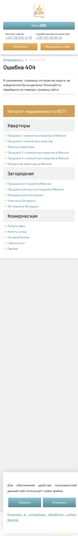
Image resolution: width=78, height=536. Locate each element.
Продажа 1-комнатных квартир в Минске (37, 135)
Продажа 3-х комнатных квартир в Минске (38, 152)
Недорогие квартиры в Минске (30, 164)
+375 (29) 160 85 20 (49, 37)
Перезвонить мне (57, 46)
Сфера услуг (16, 243)
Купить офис (17, 226)
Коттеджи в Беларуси (23, 206)
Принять (25, 502)
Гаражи (13, 248)
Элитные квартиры (21, 147)
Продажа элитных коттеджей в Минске (36, 189)
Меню (36, 25)
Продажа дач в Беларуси (25, 195)
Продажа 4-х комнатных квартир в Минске (38, 158)
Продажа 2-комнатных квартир (30, 141)
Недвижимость (13, 59)
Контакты (20, 46)
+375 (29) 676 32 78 (18, 37)
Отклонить (59, 502)
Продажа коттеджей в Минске (29, 183)
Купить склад (17, 231)
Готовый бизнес (19, 237)
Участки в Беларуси (21, 200)
